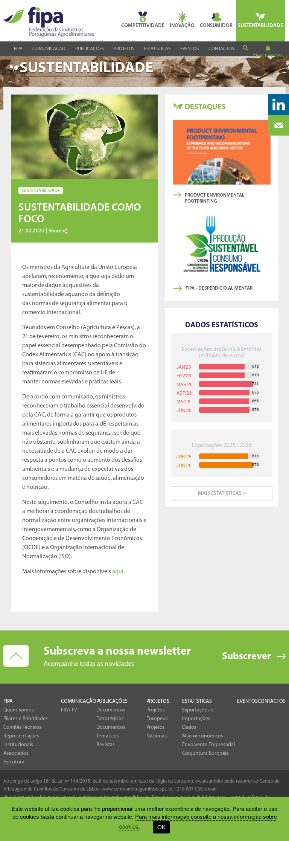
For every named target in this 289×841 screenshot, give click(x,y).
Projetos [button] (124, 48)
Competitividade (142, 26)
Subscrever (246, 657)
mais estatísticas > (222, 493)
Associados (16, 753)
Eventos (189, 48)
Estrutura (13, 762)
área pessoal (268, 55)
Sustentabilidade (260, 26)
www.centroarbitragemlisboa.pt (134, 789)
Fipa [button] (18, 48)
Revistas (105, 745)
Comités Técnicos (22, 727)
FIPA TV (69, 710)
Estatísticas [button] (157, 48)
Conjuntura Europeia (205, 753)
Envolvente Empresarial (208, 745)
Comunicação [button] (48, 48)
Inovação (182, 26)
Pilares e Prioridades (25, 719)
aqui (117, 572)
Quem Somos (18, 710)
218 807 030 (190, 789)
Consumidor (216, 26)
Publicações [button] (89, 48)
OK (161, 827)
